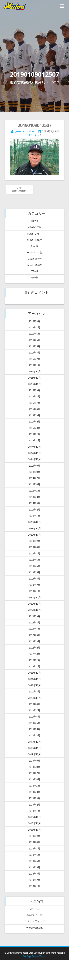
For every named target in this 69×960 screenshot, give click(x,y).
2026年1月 (34, 365)
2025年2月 (34, 434)
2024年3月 (34, 503)
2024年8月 (34, 471)
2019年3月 (34, 798)
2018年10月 (34, 829)
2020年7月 (34, 710)
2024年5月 (34, 490)
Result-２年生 (35, 258)
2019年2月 (34, 804)
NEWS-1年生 (35, 227)
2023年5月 (34, 566)
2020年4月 (34, 729)
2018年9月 (34, 835)
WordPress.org (34, 927)
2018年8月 (34, 842)
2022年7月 (34, 628)
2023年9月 (34, 540)
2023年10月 (34, 534)
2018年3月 (34, 873)
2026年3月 (34, 352)
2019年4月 (34, 792)
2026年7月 (34, 327)
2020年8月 (34, 704)
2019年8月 (34, 766)
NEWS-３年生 (34, 240)
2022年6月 (34, 635)
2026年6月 (34, 333)
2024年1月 (34, 515)
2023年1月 (34, 591)
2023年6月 (34, 559)
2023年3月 (34, 578)
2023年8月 (34, 547)
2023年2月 (34, 584)
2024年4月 (34, 497)
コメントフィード (34, 921)
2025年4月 (34, 421)
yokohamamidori (25, 131)
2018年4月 (34, 867)
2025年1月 (34, 440)
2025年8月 (34, 396)
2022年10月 (34, 609)
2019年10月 (34, 754)
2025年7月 (34, 402)
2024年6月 (34, 484)
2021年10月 (34, 685)
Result (34, 246)
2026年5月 (34, 340)
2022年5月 (34, 641)
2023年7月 (34, 553)
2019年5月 (34, 785)
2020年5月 (34, 723)
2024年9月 (34, 465)
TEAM (34, 271)
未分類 (34, 277)
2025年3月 (34, 428)
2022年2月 (34, 660)
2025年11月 (34, 377)
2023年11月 (34, 528)
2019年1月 (34, 810)
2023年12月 (34, 522)
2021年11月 (34, 679)
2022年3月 (34, 653)
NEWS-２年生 (34, 233)
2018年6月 (34, 854)
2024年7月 (34, 478)
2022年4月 (34, 647)
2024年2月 (34, 509)
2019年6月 (34, 779)
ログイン (34, 908)
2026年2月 (34, 359)
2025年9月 (34, 390)
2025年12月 (34, 371)
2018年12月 (34, 817)
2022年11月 (34, 603)
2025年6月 (34, 409)
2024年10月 (34, 459)
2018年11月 (34, 823)
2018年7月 (34, 848)
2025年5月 (34, 415)
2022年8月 (34, 622)
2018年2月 (34, 879)
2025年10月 (34, 384)
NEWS (34, 221)
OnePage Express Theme (34, 956)
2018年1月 (34, 886)
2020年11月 (34, 697)
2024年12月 (34, 446)
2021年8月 (34, 691)
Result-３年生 (35, 265)
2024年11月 (34, 453)
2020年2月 (34, 735)
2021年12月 (34, 672)
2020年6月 (34, 716)
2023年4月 (34, 572)
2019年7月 (34, 773)
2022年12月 (34, 597)
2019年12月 (34, 741)
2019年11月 (34, 748)
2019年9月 (34, 760)
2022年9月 (34, 616)
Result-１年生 (35, 252)
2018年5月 (34, 861)
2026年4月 (34, 346)
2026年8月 (34, 321)
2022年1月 (34, 666)
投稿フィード (34, 915)
